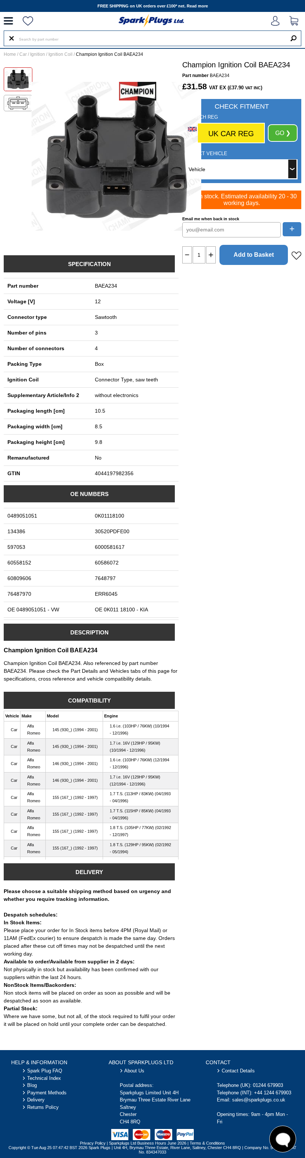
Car (23, 54)
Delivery (36, 1100)
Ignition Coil (60, 54)
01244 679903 (268, 1085)
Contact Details (238, 1071)
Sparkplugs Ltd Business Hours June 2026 (147, 1143)
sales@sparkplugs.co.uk (258, 1100)
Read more (197, 6)
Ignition (37, 54)
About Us (134, 1071)
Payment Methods (47, 1092)
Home (10, 54)
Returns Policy (43, 1107)
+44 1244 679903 (272, 1092)
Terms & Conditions (207, 1143)
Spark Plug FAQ (44, 1071)
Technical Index (44, 1078)
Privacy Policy (93, 1143)
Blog (32, 1085)
